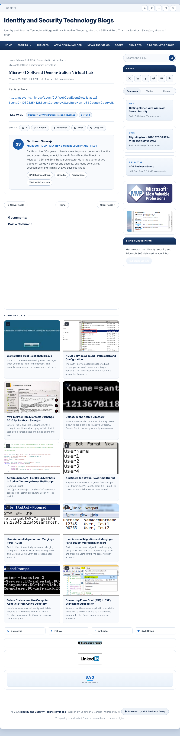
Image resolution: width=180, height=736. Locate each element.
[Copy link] (169, 78)
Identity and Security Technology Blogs (59, 20)
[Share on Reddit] (153, 78)
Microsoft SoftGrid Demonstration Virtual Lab (40, 60)
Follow (58, 631)
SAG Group (148, 631)
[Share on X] (129, 78)
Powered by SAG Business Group (146, 711)
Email (80, 127)
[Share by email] (161, 78)
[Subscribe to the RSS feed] (145, 8)
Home (8, 45)
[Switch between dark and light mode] (173, 8)
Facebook (62, 127)
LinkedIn (103, 631)
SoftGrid (85, 114)
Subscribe (16, 631)
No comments (66, 79)
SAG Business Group (160, 45)
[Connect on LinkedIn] (159, 8)
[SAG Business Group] (166, 8)
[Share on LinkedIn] (137, 78)
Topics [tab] (149, 91)
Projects (135, 45)
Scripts (11, 8)
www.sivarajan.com (68, 45)
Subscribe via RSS (139, 260)
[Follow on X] (152, 8)
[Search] (172, 58)
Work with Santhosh (39, 182)
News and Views (99, 45)
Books (119, 45)
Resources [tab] (132, 91)
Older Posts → (108, 204)
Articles (43, 45)
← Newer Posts (15, 204)
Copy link (99, 127)
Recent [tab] (167, 91)
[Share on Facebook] (145, 78)
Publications (78, 175)
